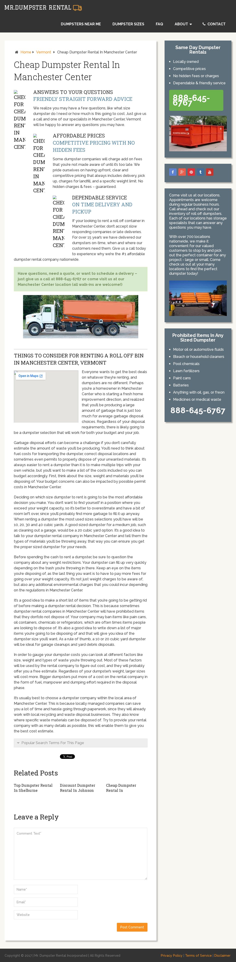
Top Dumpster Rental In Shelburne (33, 788)
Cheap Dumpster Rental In (121, 788)
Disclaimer (222, 955)
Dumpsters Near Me (81, 24)
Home (26, 52)
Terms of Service (198, 955)
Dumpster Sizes (128, 24)
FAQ (159, 24)
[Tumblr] (200, 172)
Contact (216, 24)
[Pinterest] (191, 172)
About (181, 24)
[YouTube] (209, 172)
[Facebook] (173, 172)
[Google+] (182, 172)
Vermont (43, 52)
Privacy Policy (172, 955)
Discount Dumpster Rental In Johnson (77, 788)
